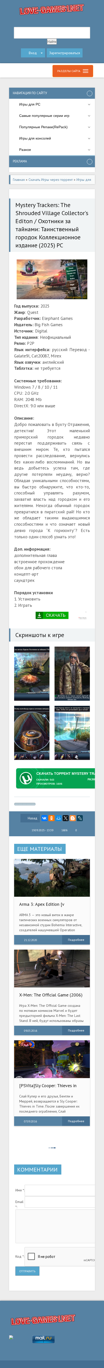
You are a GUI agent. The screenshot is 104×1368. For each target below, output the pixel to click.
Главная (19, 179)
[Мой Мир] (59, 818)
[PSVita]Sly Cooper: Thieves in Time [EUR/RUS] (47, 1088)
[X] (66, 818)
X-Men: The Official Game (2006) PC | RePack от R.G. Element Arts (51, 997)
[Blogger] (73, 818)
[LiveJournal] (80, 818)
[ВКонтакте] (44, 818)
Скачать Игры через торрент (51, 179)
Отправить (27, 1271)
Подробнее (76, 940)
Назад (32, 818)
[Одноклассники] (51, 818)
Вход (33, 53)
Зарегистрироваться (64, 53)
